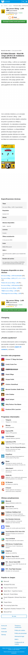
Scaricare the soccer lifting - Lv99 (10, 288)
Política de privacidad (21, 633)
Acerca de (4, 625)
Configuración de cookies (19, 643)
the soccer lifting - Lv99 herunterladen (11, 275)
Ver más (14, 616)
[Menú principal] (26, 1)
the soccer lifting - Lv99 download (10, 285)
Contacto (3, 628)
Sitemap (3, 634)
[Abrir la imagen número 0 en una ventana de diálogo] (8, 156)
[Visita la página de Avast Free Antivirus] (14, 17)
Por (12, 12)
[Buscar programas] (23, 1)
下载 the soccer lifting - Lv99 (9, 290)
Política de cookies (20, 630)
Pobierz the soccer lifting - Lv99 (10, 282)
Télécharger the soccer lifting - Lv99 (11, 293)
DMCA (16, 639)
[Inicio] (1, 5)
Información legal (19, 636)
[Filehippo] (5, 1)
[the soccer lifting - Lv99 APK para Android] (3, 11)
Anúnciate (4, 631)
